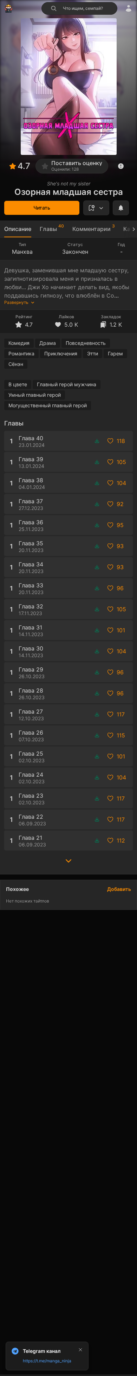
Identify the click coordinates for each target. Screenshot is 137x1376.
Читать (41, 208)
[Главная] (8, 8)
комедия (19, 343)
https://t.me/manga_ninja (47, 1360)
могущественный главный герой (47, 405)
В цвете (17, 384)
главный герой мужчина (66, 384)
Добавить (119, 889)
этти (92, 353)
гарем (115, 353)
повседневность (86, 343)
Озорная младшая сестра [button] (68, 192)
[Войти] (128, 8)
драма (47, 343)
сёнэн (15, 364)
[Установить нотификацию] (121, 208)
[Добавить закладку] (96, 208)
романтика (21, 353)
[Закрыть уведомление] (80, 1350)
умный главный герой (34, 395)
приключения (60, 353)
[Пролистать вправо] (130, 229)
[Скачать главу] (97, 441)
